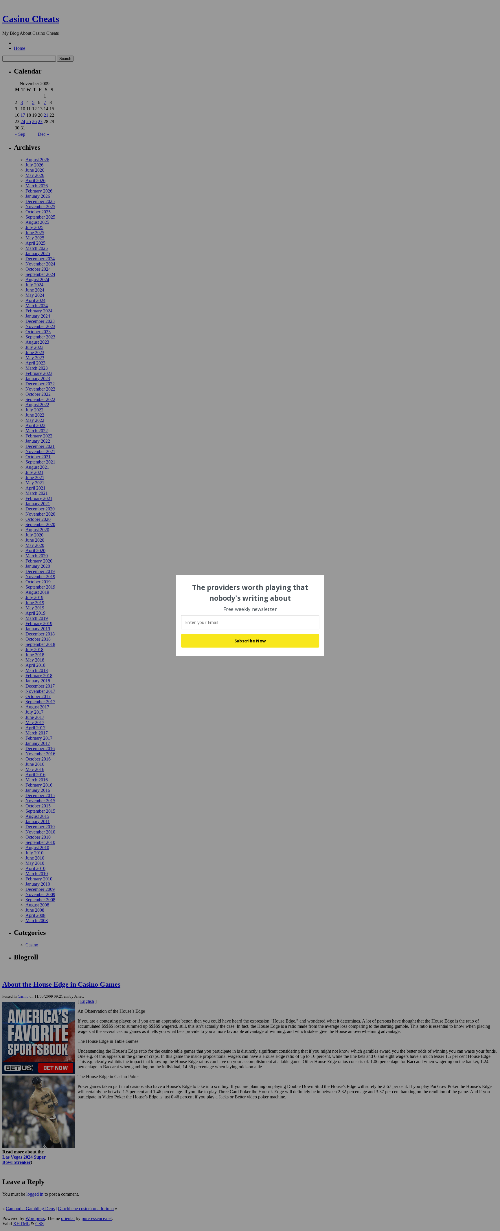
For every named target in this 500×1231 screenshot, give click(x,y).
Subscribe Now (250, 641)
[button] (250, 592)
